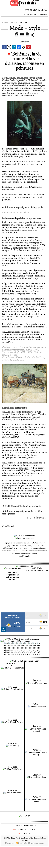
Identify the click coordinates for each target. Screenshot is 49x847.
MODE (14, 22)
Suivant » (41, 517)
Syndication (23, 843)
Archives (23, 22)
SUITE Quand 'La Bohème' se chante (23, 506)
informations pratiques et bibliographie (24, 207)
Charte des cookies (25, 829)
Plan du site (10, 843)
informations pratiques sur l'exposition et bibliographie (23, 512)
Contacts (25, 833)
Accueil (5, 22)
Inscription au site (36, 843)
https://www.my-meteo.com (36, 570)
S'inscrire (42, 14)
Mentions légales (26, 825)
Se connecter (30, 14)
